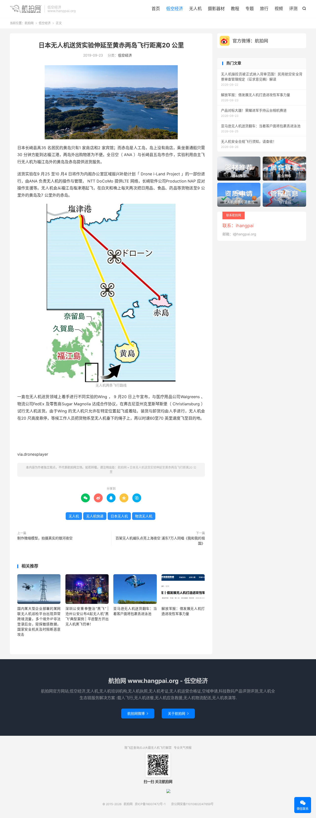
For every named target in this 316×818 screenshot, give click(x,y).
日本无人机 (119, 516)
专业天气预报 (183, 748)
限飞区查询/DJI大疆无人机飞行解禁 (148, 748)
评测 (293, 8)
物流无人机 (143, 516)
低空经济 (174, 8)
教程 (235, 8)
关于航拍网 (178, 713)
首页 (156, 8)
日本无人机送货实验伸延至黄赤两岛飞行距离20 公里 (111, 45)
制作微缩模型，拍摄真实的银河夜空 (45, 538)
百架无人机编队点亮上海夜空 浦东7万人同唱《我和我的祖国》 (160, 540)
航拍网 (26, 9)
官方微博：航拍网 (250, 40)
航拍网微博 (137, 713)
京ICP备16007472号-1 (150, 804)
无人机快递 (94, 516)
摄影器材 (216, 8)
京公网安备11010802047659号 (192, 804)
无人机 (195, 8)
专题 (249, 8)
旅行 (264, 8)
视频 (279, 8)
